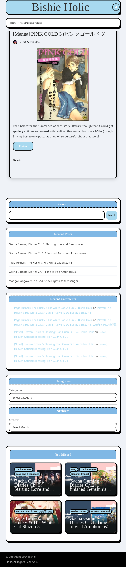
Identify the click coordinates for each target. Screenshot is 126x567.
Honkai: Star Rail (100, 511)
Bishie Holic (60, 7)
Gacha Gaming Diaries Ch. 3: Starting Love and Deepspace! (46, 244)
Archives (14, 420)
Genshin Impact (80, 473)
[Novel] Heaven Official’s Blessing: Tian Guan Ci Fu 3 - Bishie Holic (54, 356)
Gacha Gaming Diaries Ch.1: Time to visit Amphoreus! (42, 272)
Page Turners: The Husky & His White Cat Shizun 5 (40, 262)
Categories (15, 390)
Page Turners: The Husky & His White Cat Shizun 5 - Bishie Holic (53, 308)
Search (63, 204)
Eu (20, 42)
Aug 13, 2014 (33, 42)
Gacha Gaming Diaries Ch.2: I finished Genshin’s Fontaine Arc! (48, 253)
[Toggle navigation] (8, 7)
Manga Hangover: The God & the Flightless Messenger (43, 281)
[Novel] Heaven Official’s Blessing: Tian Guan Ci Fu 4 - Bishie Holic (54, 332)
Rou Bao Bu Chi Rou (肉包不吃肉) (34, 511)
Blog (73, 469)
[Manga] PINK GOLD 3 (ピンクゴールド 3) (59, 34)
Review (23, 146)
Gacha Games (23, 469)
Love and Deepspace (27, 473)
